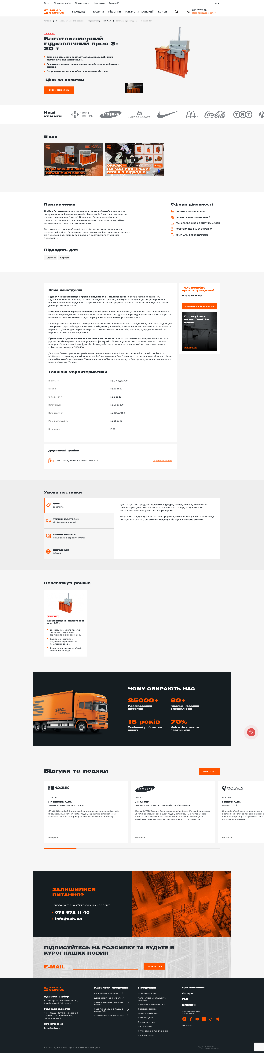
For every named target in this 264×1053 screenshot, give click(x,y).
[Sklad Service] (54, 11)
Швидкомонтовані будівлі (107, 998)
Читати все (209, 771)
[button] (251, 732)
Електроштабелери (148, 1013)
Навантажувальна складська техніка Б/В (108, 1010)
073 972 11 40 (199, 10)
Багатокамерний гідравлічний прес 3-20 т (65, 622)
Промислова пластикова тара (109, 1015)
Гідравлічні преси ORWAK (99, 21)
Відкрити (53, 837)
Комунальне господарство (192, 235)
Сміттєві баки (145, 1026)
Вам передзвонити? (204, 13)
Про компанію (62, 3)
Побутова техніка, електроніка (194, 229)
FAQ (185, 999)
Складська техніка (147, 1009)
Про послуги (82, 3)
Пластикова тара (146, 1022)
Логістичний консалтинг (106, 993)
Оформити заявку (59, 90)
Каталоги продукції (139, 11)
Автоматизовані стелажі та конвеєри (152, 999)
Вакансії (114, 3)
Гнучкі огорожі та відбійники (153, 1031)
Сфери (187, 994)
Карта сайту (187, 1025)
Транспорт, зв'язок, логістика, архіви (198, 223)
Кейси (162, 11)
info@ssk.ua (68, 918)
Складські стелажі (147, 993)
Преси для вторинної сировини (69, 21)
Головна (47, 21)
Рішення (114, 11)
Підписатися (154, 966)
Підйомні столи (146, 1035)
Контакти (99, 3)
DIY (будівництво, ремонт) (191, 211)
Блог (47, 3)
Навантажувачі (145, 1018)
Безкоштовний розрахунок (199, 306)
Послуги (98, 11)
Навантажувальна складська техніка (108, 1003)
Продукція (79, 11)
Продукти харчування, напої (193, 217)
